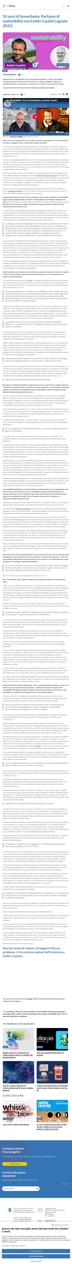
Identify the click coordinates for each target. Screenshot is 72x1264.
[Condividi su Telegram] (62, 94)
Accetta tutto (36, 1251)
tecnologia (6, 1014)
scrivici (29, 999)
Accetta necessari (36, 1256)
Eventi (40, 1047)
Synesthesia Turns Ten (14, 1012)
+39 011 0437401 (23, 1218)
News (4, 70)
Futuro (59, 1014)
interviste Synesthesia (10, 1016)
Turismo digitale (41, 1012)
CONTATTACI (14, 1164)
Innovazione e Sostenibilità (47, 1014)
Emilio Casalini (16, 1014)
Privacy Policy (66, 1184)
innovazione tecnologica (56, 1012)
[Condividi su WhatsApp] (66, 94)
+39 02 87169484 (23, 1219)
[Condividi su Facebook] (59, 94)
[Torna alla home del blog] (10, 6)
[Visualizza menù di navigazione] (68, 5)
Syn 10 (65, 1014)
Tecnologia (8, 1118)
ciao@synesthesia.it (25, 1221)
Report (30, 280)
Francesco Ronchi (29, 1012)
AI (4, 1080)
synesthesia (23, 1016)
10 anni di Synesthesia (29, 1014)
